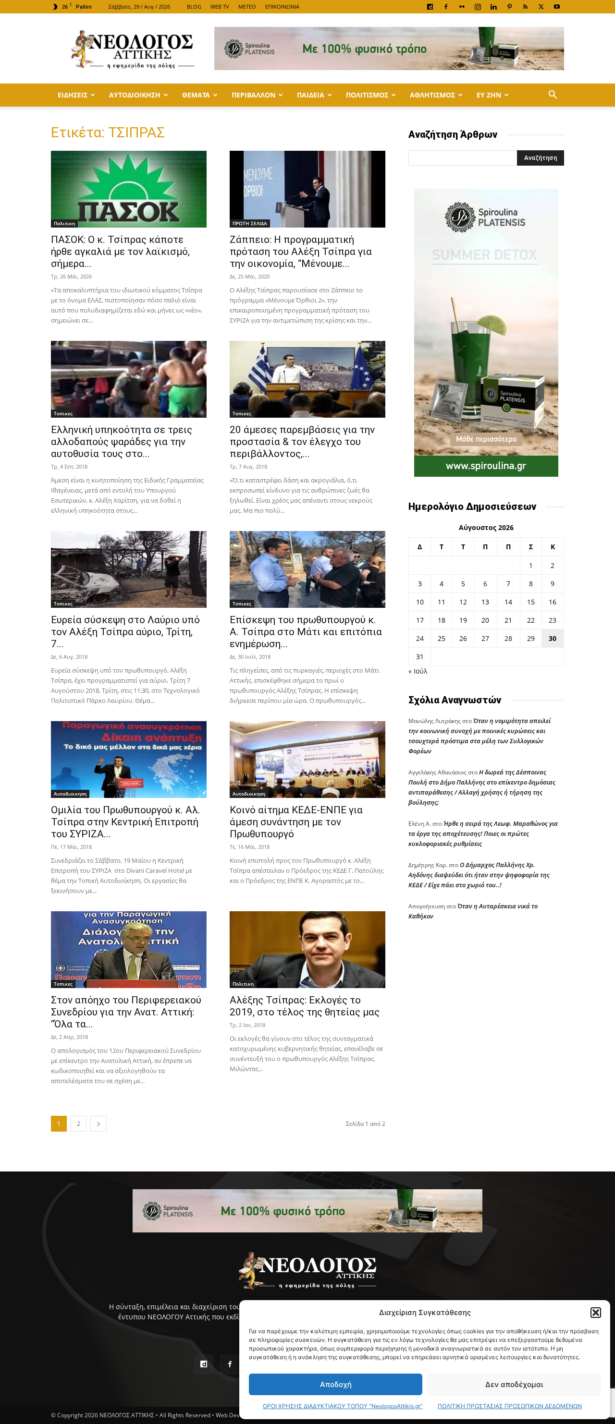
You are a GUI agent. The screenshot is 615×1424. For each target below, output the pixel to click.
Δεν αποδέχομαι (514, 1384)
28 (508, 638)
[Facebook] (446, 6)
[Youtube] (557, 6)
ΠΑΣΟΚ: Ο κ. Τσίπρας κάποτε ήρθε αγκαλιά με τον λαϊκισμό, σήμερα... (120, 251)
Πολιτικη (64, 223)
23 (552, 620)
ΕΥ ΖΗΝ (489, 94)
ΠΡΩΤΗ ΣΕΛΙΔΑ (250, 223)
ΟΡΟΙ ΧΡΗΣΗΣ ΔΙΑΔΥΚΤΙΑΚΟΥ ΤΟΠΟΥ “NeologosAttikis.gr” (343, 1406)
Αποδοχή (336, 1384)
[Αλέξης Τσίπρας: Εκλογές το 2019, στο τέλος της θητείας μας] (307, 949)
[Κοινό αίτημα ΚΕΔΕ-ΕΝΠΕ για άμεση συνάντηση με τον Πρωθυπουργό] (307, 759)
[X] (541, 6)
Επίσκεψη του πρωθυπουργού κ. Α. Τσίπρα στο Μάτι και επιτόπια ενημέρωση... (306, 632)
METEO (247, 6)
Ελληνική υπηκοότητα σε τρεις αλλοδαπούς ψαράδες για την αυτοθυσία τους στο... (121, 441)
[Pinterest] (509, 6)
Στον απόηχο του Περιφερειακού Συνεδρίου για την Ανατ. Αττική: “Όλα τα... (126, 1012)
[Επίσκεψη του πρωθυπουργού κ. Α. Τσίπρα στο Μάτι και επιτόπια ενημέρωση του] (307, 569)
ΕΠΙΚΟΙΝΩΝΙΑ (282, 6)
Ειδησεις (72, 94)
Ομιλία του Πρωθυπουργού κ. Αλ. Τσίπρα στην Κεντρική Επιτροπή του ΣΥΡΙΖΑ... (125, 822)
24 (420, 638)
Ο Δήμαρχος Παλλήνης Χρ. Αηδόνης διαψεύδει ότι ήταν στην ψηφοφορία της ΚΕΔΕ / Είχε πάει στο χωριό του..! (479, 874)
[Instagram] (477, 6)
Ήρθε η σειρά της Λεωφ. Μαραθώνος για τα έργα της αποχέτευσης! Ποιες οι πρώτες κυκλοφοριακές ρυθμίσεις (483, 833)
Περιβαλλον (253, 94)
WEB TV (219, 6)
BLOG (194, 6)
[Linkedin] (493, 6)
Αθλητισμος (432, 94)
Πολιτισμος (367, 94)
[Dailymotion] (430, 6)
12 (463, 601)
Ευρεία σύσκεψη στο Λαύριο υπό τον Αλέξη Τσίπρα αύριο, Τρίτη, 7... (125, 632)
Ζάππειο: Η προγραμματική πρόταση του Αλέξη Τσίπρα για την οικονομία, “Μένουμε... (301, 251)
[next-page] (98, 1124)
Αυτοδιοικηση (134, 94)
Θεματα (196, 94)
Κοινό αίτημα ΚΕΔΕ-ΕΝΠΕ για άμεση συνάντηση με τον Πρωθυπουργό (296, 822)
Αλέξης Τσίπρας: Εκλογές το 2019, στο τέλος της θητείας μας (305, 1006)
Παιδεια (310, 94)
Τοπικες (63, 413)
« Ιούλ (417, 671)
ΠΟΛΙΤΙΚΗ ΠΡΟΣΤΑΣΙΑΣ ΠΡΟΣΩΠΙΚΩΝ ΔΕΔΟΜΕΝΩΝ (510, 1406)
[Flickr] (462, 6)
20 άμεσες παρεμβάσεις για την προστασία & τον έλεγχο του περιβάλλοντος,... (302, 441)
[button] (596, 1312)
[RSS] (525, 6)
